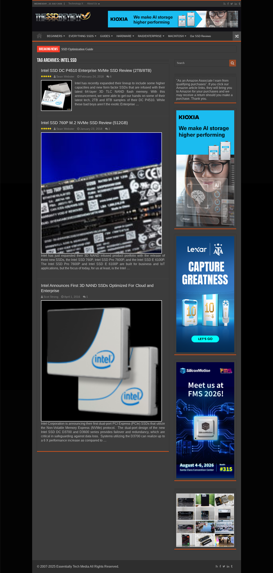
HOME (39, 35)
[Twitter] (231, 3)
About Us (92, 3)
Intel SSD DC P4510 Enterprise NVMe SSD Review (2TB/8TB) (96, 70)
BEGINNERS (54, 36)
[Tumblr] (239, 3)
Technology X (75, 3)
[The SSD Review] (63, 15)
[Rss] (224, 3)
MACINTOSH (176, 36)
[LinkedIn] (235, 3)
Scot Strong (51, 296)
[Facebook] (228, 3)
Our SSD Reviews (200, 36)
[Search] (232, 63)
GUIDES (105, 36)
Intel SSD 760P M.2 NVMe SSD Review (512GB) (84, 123)
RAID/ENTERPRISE (150, 36)
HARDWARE (124, 36)
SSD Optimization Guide (77, 49)
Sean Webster (65, 76)
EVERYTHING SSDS (81, 36)
